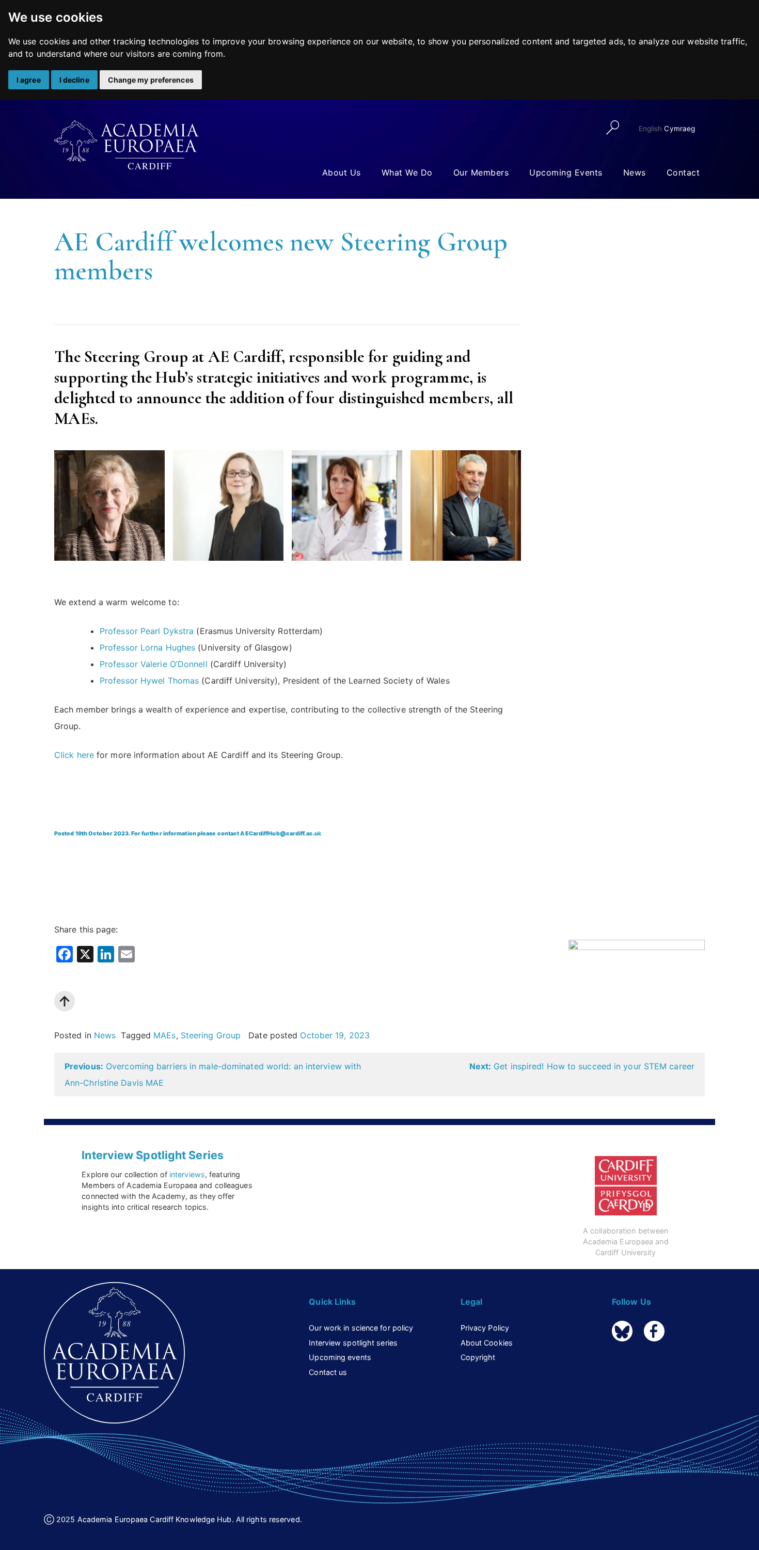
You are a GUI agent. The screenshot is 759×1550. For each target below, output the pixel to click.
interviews (187, 1174)
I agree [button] (29, 79)
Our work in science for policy (361, 1327)
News (634, 172)
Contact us (328, 1372)
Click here (74, 755)
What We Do (407, 172)
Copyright (478, 1357)
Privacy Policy (485, 1327)
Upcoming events (340, 1357)
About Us (341, 172)
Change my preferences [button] (151, 79)
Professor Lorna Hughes (147, 647)
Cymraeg (679, 128)
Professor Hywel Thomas (149, 680)
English (650, 128)
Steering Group (211, 1035)
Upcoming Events (566, 172)
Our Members (481, 172)
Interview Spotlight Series (153, 1155)
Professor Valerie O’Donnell (154, 664)
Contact (683, 172)
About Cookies (487, 1342)
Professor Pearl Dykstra (147, 631)
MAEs (164, 1035)
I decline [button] (74, 79)
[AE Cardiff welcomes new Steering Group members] (636, 978)
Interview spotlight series (353, 1342)
